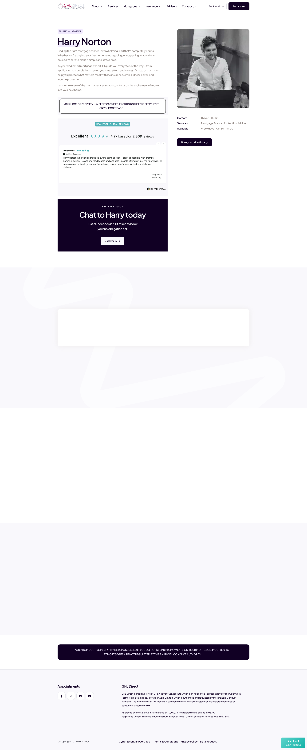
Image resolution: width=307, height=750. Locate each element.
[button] (293, 743)
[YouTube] (90, 696)
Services (113, 6)
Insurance (152, 6)
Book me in (111, 241)
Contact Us (189, 6)
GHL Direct (83, 741)
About (95, 6)
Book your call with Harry (194, 142)
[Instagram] (71, 696)
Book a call (214, 6)
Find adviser (238, 6)
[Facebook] (62, 696)
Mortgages (130, 6)
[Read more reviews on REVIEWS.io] (156, 189)
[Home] (71, 6)
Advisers (171, 6)
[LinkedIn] (80, 696)
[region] (113, 164)
